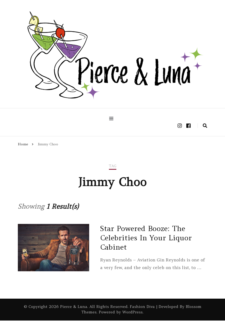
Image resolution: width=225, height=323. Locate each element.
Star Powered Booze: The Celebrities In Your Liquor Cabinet (146, 238)
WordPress (132, 312)
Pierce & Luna (73, 306)
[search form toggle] (205, 125)
